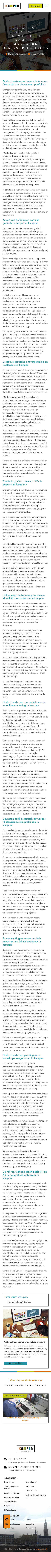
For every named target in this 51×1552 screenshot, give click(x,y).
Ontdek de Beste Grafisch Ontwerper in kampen (25, 1419)
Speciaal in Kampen (12, 1493)
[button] (46, 6)
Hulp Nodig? (17, 1459)
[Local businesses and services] (5, 1467)
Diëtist (28, 1519)
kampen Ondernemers (24, 1467)
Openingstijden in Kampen (11, 1487)
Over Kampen (9, 1482)
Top (7, 1524)
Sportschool (31, 1528)
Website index (31, 1490)
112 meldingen (10, 1510)
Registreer (30, 1486)
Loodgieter (30, 1524)
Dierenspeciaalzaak (12, 1524)
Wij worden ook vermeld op (36, 1496)
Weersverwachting (11, 1497)
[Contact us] (5, 1459)
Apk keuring (9, 1528)
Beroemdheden (10, 1501)
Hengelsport (9, 1519)
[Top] (7, 1519)
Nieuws (7, 1505)
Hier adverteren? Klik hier (19, 1301)
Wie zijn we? (31, 1482)
